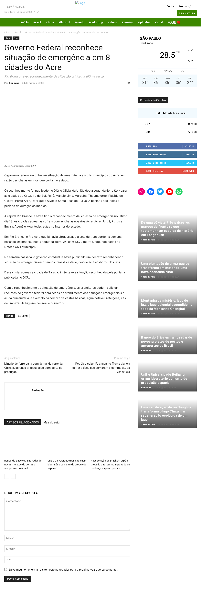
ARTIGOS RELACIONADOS (23, 422)
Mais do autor (52, 422)
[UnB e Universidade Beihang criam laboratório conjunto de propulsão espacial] (67, 444)
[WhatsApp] (35, 92)
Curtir (189, 146)
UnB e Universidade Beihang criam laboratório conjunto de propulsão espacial (67, 464)
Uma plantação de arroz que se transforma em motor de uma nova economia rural (165, 268)
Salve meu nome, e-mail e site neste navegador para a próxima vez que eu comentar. (63, 569)
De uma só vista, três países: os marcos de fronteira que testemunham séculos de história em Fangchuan (167, 228)
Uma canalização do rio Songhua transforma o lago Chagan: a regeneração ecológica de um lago (166, 413)
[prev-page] (6, 476)
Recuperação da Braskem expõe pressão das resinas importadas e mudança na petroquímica (110, 464)
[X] (17, 92)
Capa (16, 38)
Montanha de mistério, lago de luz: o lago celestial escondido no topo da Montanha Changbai (166, 305)
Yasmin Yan (148, 239)
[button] (185, 6)
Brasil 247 (23, 315)
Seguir (189, 154)
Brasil (18, 32)
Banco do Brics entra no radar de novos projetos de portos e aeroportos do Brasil (22, 464)
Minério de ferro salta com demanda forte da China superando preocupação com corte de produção (33, 368)
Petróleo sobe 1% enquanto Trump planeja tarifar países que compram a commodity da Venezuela (101, 368)
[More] (44, 92)
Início (7, 32)
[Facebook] (8, 92)
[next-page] (13, 476)
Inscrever (188, 170)
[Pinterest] (26, 92)
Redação (14, 82)
